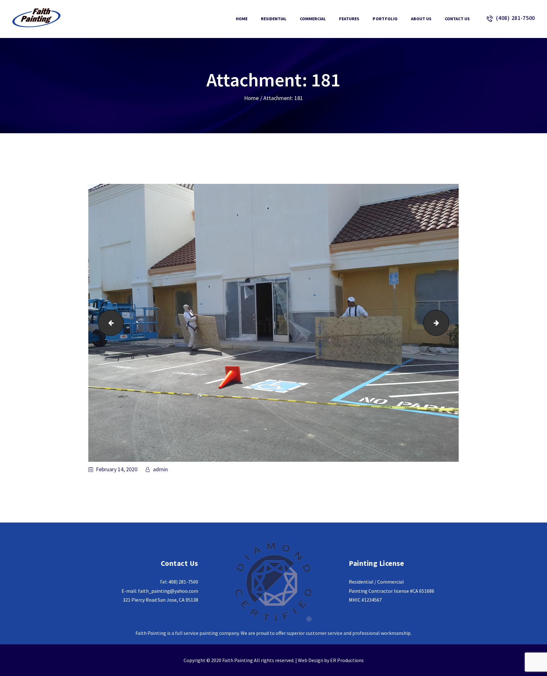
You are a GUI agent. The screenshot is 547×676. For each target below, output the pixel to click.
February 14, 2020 (116, 469)
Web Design (310, 660)
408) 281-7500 (183, 582)
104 (107, 323)
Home (251, 98)
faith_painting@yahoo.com (168, 591)
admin (160, 469)
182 (446, 323)
